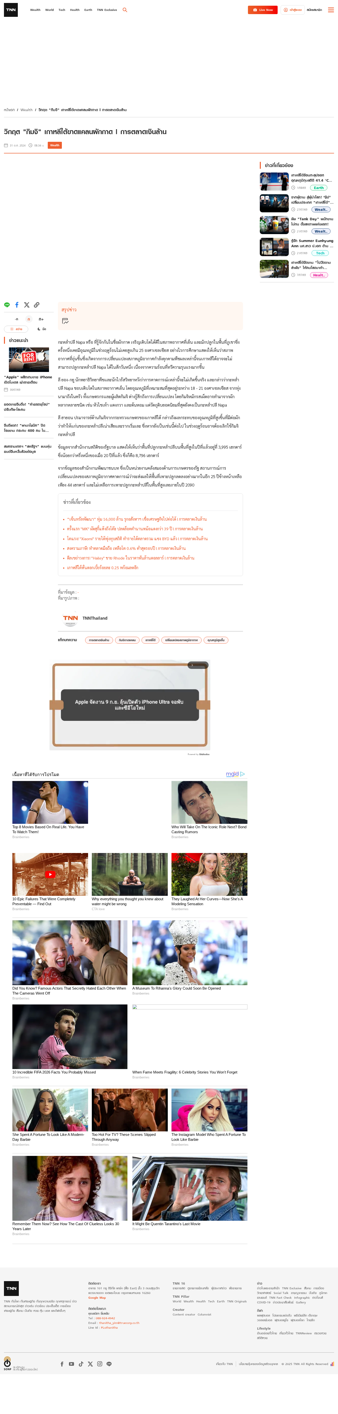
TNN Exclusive (292, 1288)
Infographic (302, 1297)
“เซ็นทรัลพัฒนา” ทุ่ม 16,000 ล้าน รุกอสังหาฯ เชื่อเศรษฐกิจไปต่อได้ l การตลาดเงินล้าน (137, 519)
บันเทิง (313, 1293)
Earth (319, 188)
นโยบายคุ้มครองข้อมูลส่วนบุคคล (258, 1364)
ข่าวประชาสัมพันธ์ (283, 1302)
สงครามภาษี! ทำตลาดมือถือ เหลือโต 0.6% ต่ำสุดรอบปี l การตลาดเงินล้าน (126, 548)
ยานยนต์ (262, 1297)
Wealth (27, 110)
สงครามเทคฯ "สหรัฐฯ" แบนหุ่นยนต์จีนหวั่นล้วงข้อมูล (27, 449)
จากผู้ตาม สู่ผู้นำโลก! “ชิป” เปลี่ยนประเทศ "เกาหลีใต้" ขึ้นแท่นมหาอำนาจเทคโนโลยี (311, 199)
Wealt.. (321, 209)
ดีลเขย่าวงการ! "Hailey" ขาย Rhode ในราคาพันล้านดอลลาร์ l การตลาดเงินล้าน (130, 558)
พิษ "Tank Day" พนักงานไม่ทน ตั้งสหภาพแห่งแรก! (312, 221)
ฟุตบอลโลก (297, 1320)
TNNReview (304, 1333)
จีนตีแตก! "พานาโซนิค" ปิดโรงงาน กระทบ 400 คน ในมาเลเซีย (24, 428)
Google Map (97, 1297)
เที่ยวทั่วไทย (286, 1333)
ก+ (41, 318)
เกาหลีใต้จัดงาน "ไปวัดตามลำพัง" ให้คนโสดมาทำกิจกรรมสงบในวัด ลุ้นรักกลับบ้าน (312, 265)
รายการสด (179, 1288)
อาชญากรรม (299, 1293)
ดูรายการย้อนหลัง (198, 1288)
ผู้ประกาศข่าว (219, 1288)
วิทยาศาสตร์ (264, 1293)
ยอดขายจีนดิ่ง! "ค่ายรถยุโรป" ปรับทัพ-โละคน (27, 407)
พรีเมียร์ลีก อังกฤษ (305, 1315)
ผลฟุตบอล (263, 1315)
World (177, 1301)
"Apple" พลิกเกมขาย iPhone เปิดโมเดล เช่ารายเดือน (28, 379)
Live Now (266, 9)
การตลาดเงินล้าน (99, 640)
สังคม (307, 1288)
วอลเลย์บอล (264, 1320)
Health (201, 1301)
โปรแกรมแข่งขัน (281, 1315)
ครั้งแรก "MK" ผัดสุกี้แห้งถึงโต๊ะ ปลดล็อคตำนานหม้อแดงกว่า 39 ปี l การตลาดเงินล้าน (135, 528)
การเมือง (319, 1288)
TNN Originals (237, 1301)
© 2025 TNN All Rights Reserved (305, 1364)
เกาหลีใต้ (150, 640)
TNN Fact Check (280, 1297)
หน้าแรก (9, 110)
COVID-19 (263, 1302)
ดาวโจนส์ (317, 1297)
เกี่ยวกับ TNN (224, 1364)
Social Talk (281, 1293)
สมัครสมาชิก (314, 9)
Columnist (204, 1314)
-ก (16, 319)
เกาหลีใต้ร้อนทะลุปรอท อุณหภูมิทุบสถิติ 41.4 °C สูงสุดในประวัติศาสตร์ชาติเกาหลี (310, 177)
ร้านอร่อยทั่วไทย (267, 1333)
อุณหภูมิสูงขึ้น (216, 640)
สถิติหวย (262, 1338)
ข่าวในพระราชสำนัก (268, 1288)
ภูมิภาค (323, 1293)
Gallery (301, 1302)
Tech (320, 253)
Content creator (184, 1314)
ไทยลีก (311, 1320)
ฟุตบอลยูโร (281, 1320)
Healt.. (319, 275)
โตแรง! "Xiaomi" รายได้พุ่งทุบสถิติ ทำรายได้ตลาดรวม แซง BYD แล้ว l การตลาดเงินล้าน (137, 538)
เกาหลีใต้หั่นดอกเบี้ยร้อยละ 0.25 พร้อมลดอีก (102, 567)
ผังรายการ (235, 1288)
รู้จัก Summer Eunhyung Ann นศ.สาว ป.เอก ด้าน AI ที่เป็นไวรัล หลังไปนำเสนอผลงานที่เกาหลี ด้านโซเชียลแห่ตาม (312, 243)
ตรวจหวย (320, 1333)
